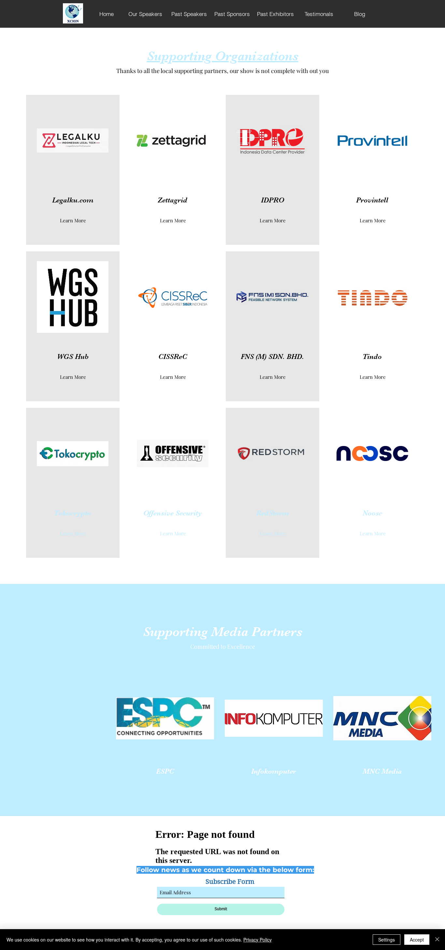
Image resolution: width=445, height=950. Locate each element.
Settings (386, 939)
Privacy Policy (257, 939)
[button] (172, 220)
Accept (417, 939)
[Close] (437, 939)
